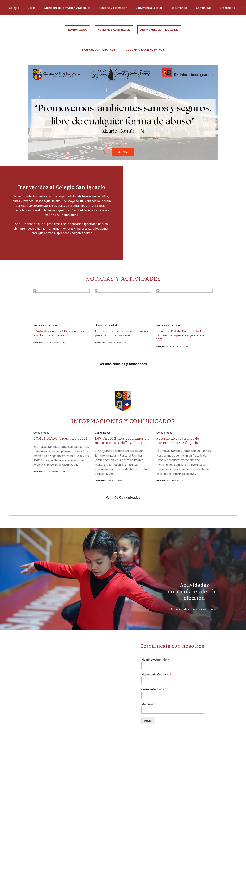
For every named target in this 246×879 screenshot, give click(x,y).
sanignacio (39, 342)
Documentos (179, 8)
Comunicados (77, 29)
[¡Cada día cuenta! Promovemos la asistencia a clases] (61, 303)
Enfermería (227, 8)
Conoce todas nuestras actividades (194, 609)
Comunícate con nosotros (145, 49)
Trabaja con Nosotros (98, 49)
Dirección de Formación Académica (67, 8)
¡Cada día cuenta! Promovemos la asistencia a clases (61, 333)
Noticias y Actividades (114, 29)
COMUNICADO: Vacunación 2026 (60, 438)
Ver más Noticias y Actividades (123, 363)
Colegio (14, 8)
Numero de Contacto (156, 674)
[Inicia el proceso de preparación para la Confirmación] (123, 303)
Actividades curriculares (159, 29)
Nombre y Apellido (155, 659)
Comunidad (203, 8)
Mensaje (148, 704)
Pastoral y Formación (113, 8)
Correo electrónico (155, 689)
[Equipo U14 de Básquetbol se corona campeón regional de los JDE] (184, 303)
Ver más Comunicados (123, 497)
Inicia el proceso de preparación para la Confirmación (122, 333)
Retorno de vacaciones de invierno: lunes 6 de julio (177, 441)
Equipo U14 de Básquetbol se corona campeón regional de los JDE (183, 335)
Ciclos (31, 8)
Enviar (148, 720)
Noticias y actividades (45, 325)
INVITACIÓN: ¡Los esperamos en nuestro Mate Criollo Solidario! (122, 441)
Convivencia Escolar (149, 8)
